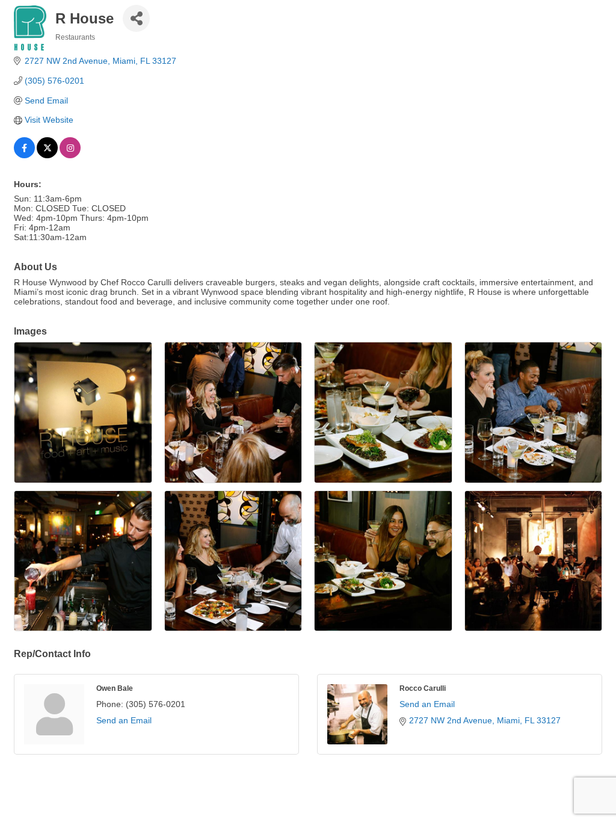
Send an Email (124, 720)
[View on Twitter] (47, 155)
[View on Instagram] (70, 155)
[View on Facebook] (24, 155)
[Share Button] (136, 18)
